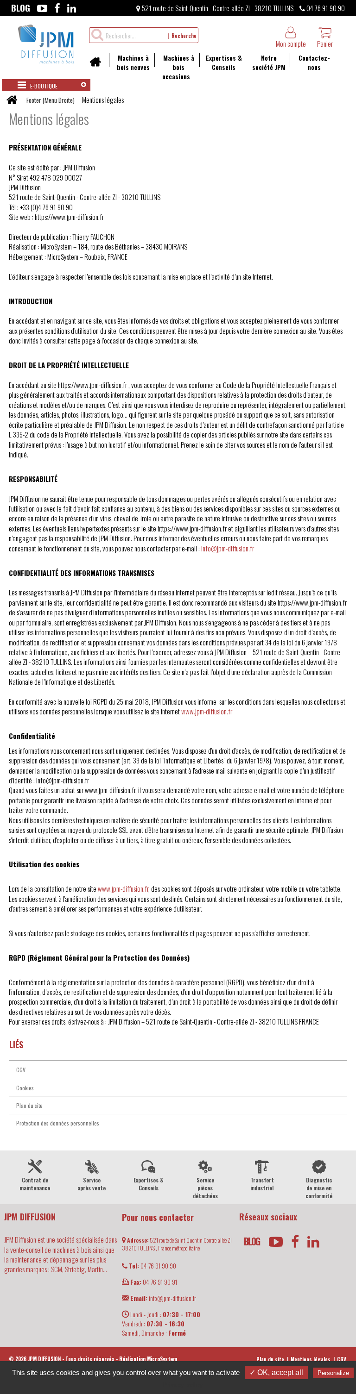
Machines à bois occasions (178, 67)
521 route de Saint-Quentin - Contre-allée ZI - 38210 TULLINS (216, 8)
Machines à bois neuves (133, 62)
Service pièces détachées (205, 1188)
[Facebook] (57, 8)
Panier (325, 43)
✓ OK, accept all (276, 1372)
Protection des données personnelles (57, 1123)
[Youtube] (42, 8)
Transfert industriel (262, 1184)
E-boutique (43, 86)
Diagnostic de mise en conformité (318, 1188)
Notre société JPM (269, 62)
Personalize (333, 1372)
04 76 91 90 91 (153, 1282)
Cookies (25, 1088)
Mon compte (291, 43)
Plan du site (29, 1105)
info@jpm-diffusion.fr (227, 548)
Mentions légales (311, 1359)
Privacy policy (183, 1384)
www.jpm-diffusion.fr (206, 711)
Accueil (98, 65)
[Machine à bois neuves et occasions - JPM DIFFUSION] (46, 43)
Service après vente (91, 1184)
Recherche (184, 35)
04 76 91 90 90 (325, 8)
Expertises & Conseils (224, 62)
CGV (20, 1070)
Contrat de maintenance (34, 1184)
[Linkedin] (71, 8)
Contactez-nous (314, 62)
